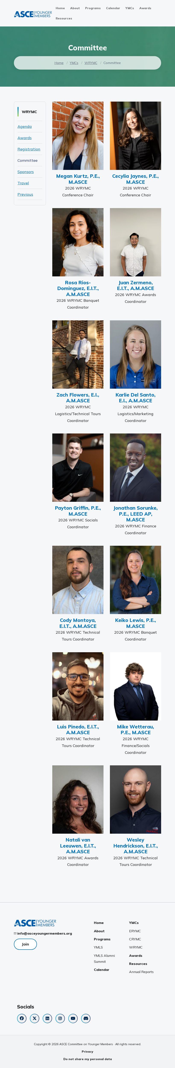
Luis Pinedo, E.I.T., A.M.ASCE (78, 729)
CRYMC (135, 939)
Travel (23, 183)
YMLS (98, 947)
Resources (64, 18)
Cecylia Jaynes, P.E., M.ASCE (135, 179)
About (75, 8)
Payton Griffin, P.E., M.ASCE (78, 511)
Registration (29, 149)
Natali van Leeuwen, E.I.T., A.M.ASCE (78, 846)
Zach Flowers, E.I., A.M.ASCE (78, 398)
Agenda (25, 126)
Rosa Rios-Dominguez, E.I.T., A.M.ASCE (78, 288)
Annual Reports (141, 972)
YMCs (129, 8)
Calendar (113, 8)
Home (60, 8)
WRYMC (91, 63)
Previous (25, 194)
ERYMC (135, 931)
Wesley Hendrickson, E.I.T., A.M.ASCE (135, 846)
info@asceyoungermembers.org (44, 933)
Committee (28, 160)
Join (25, 944)
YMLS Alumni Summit (104, 958)
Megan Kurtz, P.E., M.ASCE (78, 179)
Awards (145, 8)
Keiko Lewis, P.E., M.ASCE (135, 623)
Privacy (87, 1051)
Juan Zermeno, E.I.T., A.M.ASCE (135, 285)
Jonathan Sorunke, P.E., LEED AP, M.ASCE (135, 514)
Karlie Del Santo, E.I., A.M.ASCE (135, 398)
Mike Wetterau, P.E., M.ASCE (135, 729)
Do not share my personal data (87, 1059)
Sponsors (26, 171)
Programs (93, 8)
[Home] (33, 13)
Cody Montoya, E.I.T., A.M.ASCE (77, 623)
